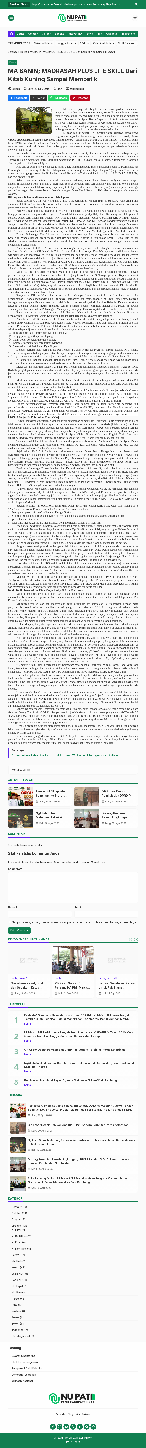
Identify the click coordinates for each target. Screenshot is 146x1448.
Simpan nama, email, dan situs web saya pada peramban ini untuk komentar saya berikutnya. (74, 922)
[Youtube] (66, 1427)
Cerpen (46, 33)
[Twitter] (73, 1427)
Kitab (18, 1242)
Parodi (15, 1298)
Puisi (14, 1305)
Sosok (15, 1317)
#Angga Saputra (66, 43)
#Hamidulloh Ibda (103, 43)
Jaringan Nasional (22, 1381)
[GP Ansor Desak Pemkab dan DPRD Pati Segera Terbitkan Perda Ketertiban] (86, 796)
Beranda (60, 1414)
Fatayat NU (75, 33)
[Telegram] (87, 1427)
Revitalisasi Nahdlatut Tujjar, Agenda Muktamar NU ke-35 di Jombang (70, 1080)
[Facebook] (53, 1427)
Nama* (12, 907)
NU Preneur (19, 1292)
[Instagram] (59, 1427)
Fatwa (89, 33)
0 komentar (77, 88)
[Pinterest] (93, 1427)
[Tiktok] (80, 1427)
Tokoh (15, 1323)
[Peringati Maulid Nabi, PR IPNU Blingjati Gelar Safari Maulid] (73, 960)
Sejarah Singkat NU (23, 1356)
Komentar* (15, 869)
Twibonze (18, 1330)
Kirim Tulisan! (83, 1414)
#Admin (84, 43)
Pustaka (16, 1311)
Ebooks (59, 33)
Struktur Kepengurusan (25, 1362)
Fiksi (100, 33)
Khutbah (17, 1261)
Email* (78, 907)
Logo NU (17, 1280)
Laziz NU (17, 1273)
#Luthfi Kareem (127, 43)
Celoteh (33, 33)
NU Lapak (18, 1286)
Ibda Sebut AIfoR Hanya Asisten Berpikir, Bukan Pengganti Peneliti (116, 987)
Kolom (15, 1267)
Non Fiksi (20, 1248)
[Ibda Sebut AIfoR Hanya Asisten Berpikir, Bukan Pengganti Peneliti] (117, 960)
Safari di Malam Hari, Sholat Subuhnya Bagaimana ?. (25, 987)
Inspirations (128, 33)
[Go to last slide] (131, 939)
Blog (70, 1414)
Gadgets (111, 33)
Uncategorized (21, 1336)
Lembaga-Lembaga (24, 1374)
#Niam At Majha (43, 43)
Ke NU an (21, 1236)
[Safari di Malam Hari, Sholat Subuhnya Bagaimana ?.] (29, 960)
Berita (20, 33)
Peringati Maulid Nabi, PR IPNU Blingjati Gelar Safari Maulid (73, 987)
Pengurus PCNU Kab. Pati (27, 1368)
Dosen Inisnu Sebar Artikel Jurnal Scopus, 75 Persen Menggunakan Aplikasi (65, 755)
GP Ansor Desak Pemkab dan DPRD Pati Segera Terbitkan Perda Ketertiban (74, 1049)
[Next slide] (136, 939)
